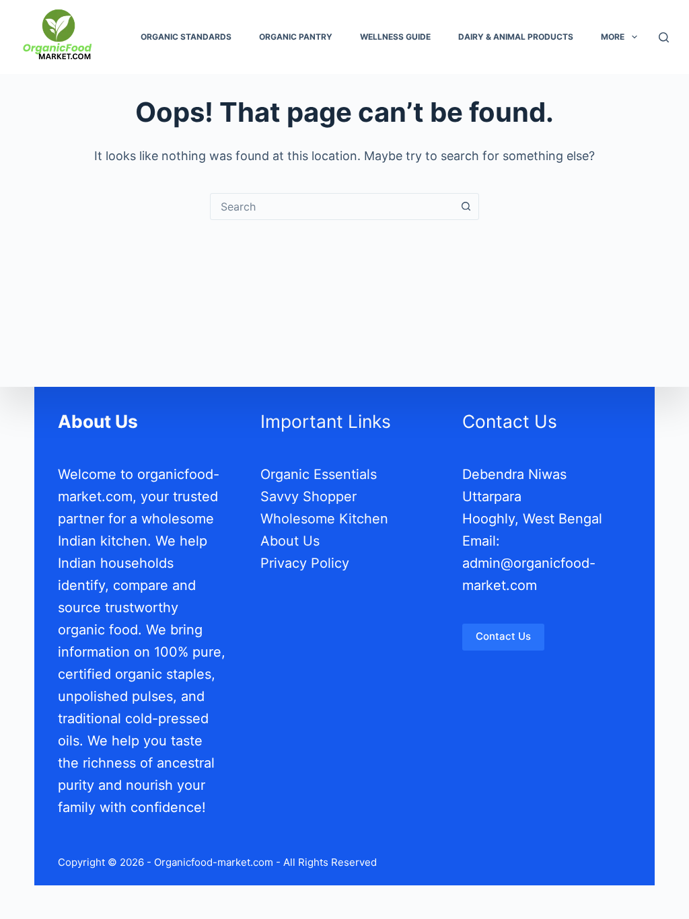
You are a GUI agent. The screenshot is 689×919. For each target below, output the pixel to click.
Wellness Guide (395, 37)
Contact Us (503, 636)
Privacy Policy (304, 563)
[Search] (664, 37)
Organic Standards (186, 37)
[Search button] (465, 206)
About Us (290, 541)
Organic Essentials (318, 474)
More (612, 37)
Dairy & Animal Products (515, 37)
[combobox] (332, 206)
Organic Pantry (295, 37)
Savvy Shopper (308, 496)
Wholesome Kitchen (324, 519)
